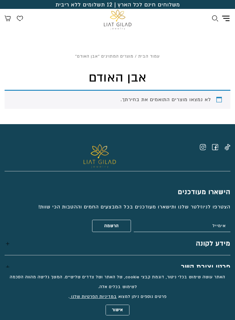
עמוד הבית (149, 56)
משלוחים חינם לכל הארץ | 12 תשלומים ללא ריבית (117, 4)
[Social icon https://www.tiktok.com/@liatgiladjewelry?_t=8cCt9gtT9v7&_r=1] (227, 147)
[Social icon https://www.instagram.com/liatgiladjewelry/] (203, 147)
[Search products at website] (215, 19)
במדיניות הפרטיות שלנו (93, 296)
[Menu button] (225, 18)
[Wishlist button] (20, 19)
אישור (117, 310)
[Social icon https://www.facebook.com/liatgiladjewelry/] (215, 147)
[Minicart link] (8, 19)
